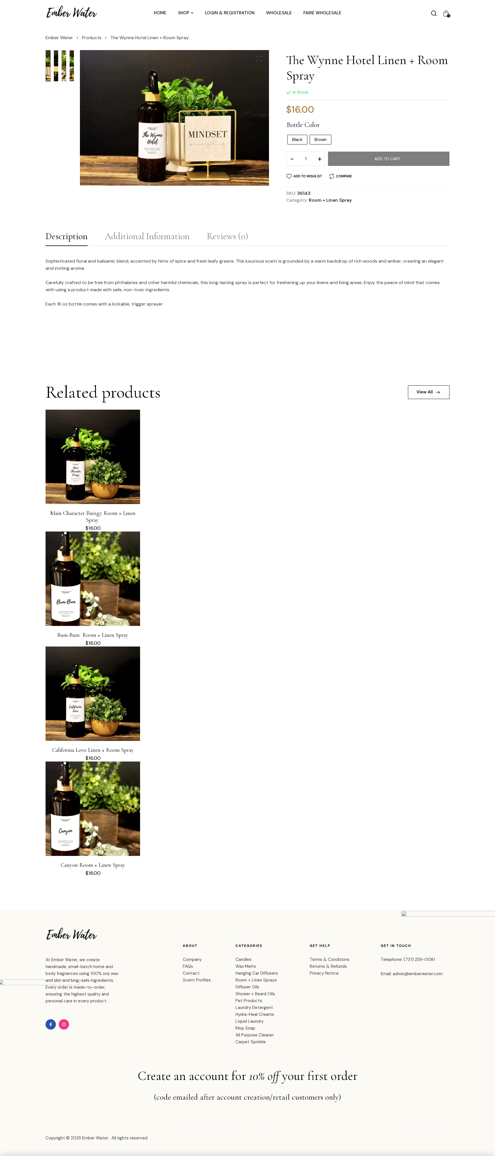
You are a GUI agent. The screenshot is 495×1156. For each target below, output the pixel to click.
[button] (259, 59)
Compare (344, 176)
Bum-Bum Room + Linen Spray (92, 635)
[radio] (297, 139)
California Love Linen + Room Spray (93, 750)
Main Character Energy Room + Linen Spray (92, 517)
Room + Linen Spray (330, 200)
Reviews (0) (227, 236)
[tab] (67, 238)
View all (425, 392)
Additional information (147, 236)
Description (67, 236)
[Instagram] (64, 1024)
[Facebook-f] (51, 1024)
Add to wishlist (307, 176)
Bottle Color (303, 125)
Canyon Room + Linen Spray (93, 865)
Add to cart (387, 158)
